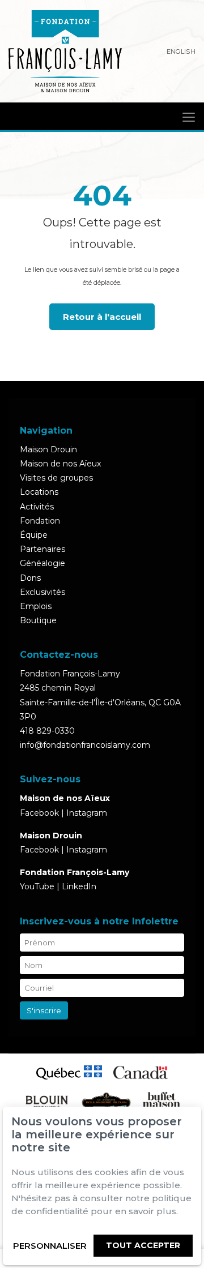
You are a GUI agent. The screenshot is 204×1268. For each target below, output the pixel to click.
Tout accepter (143, 1245)
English (181, 51)
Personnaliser (50, 1245)
